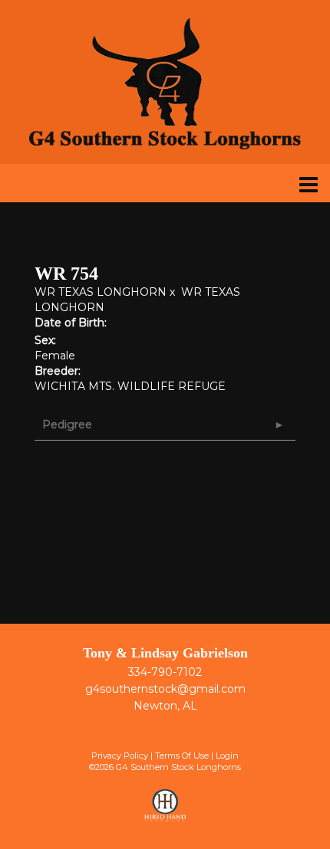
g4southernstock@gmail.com (165, 689)
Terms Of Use (182, 755)
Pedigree (67, 424)
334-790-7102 (165, 672)
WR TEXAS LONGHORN (101, 292)
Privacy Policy (119, 755)
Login (227, 755)
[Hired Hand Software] (165, 812)
